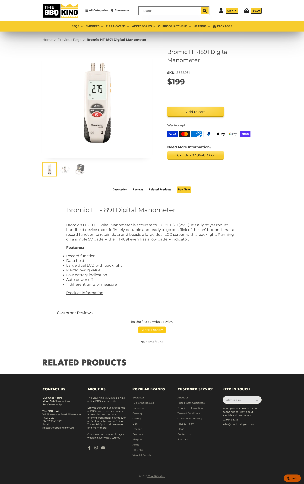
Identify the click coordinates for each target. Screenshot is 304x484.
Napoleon (138, 408)
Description (120, 189)
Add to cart (195, 112)
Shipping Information (190, 408)
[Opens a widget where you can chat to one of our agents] (292, 478)
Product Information (84, 293)
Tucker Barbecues (143, 402)
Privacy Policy (185, 423)
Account (228, 11)
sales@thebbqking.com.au (58, 427)
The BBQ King (156, 476)
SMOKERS (93, 26)
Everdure (138, 434)
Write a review (152, 330)
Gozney (137, 418)
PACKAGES (224, 26)
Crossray (137, 413)
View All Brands (142, 455)
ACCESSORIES (142, 26)
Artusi (136, 444)
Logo (60, 10)
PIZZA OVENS (116, 26)
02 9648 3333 (54, 421)
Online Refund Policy (189, 418)
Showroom (122, 10)
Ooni (135, 423)
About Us (182, 397)
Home (47, 40)
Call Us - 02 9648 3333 (195, 155)
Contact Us (183, 434)
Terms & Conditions (188, 413)
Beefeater (138, 397)
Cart (253, 11)
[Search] (205, 10)
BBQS (75, 26)
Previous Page (70, 40)
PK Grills (137, 449)
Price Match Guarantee (191, 402)
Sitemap (182, 439)
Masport (137, 439)
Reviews (138, 189)
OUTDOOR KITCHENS (172, 26)
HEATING (200, 26)
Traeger (137, 428)
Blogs (180, 428)
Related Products (160, 189)
